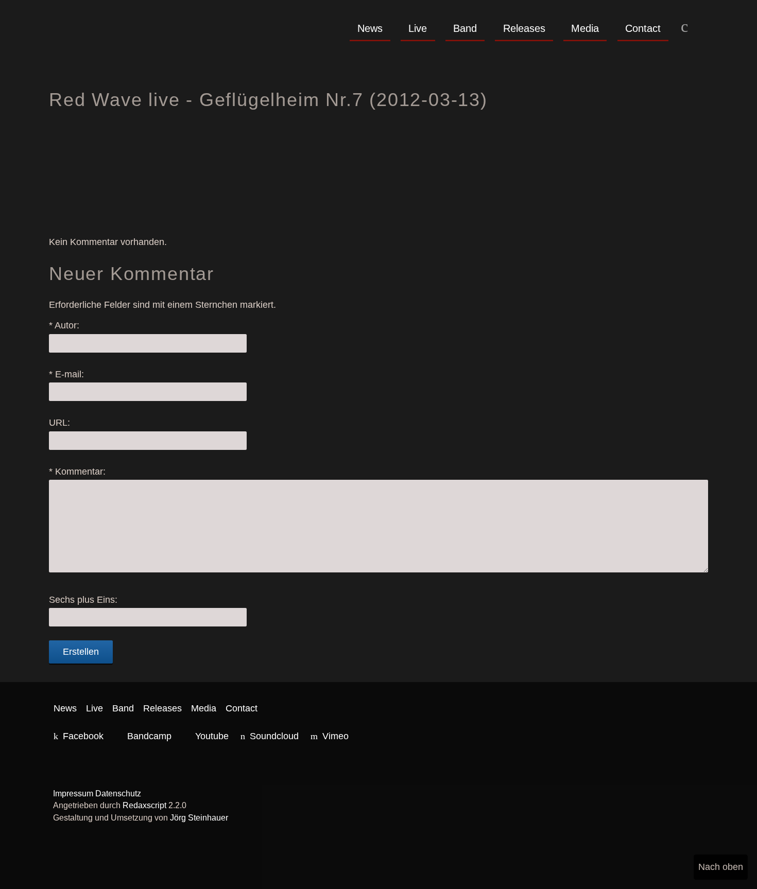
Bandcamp (149, 736)
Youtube (212, 736)
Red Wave (132, 46)
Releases (524, 28)
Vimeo (335, 736)
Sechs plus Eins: (83, 600)
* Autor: (64, 325)
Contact (643, 28)
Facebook (83, 736)
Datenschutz (118, 793)
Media (585, 28)
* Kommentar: (77, 471)
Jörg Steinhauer (199, 817)
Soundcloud (274, 736)
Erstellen (81, 652)
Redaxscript (144, 805)
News (370, 28)
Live (417, 28)
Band (465, 28)
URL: (59, 422)
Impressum (73, 793)
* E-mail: (66, 374)
